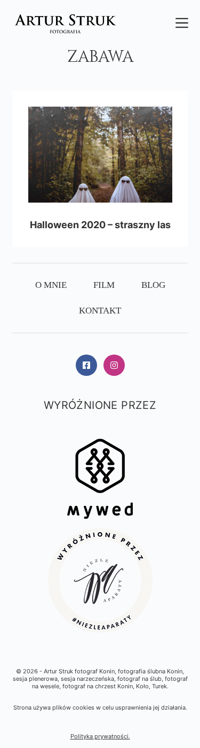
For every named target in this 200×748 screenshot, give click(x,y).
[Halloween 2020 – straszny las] (100, 155)
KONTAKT (100, 310)
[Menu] (181, 23)
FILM (104, 285)
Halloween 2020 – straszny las (100, 224)
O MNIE (51, 285)
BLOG (153, 285)
